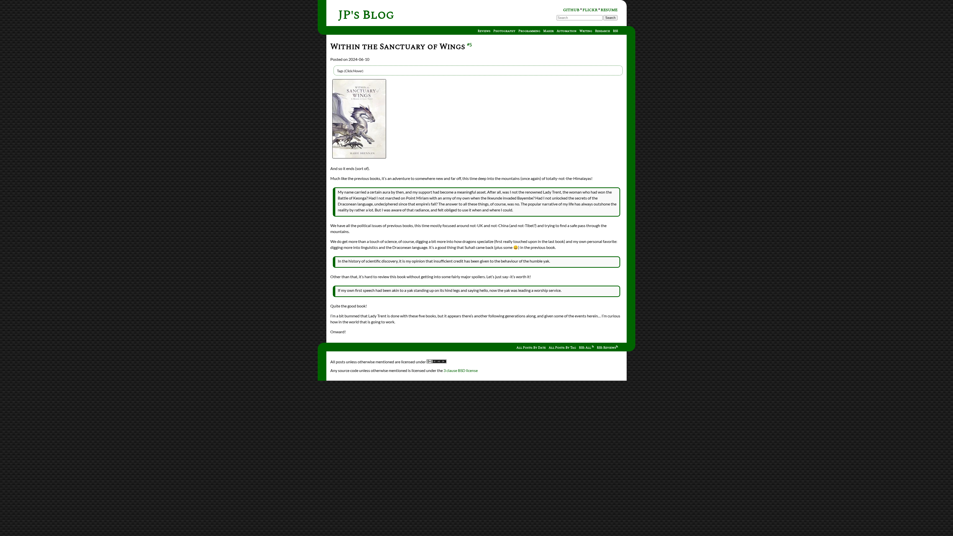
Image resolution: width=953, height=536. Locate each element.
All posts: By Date (531, 347)
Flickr (590, 10)
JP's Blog (366, 15)
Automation (567, 31)
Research (602, 31)
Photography (504, 31)
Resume (609, 10)
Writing (585, 31)
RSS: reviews (606, 347)
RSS (615, 31)
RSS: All (585, 347)
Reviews (484, 31)
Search (610, 18)
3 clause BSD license (460, 370)
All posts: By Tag (562, 347)
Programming (529, 31)
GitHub (571, 10)
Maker (548, 31)
